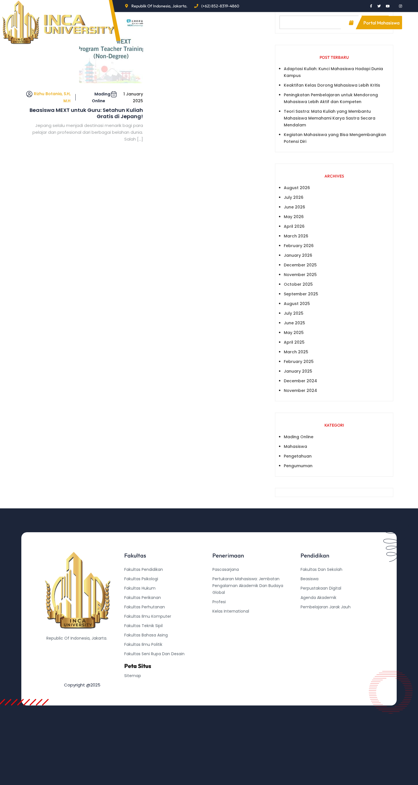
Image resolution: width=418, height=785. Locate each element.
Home (134, 22)
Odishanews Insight (320, 616)
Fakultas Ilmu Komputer (147, 616)
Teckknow (310, 635)
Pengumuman (298, 466)
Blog (192, 22)
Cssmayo (310, 626)
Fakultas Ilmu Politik (143, 644)
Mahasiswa (295, 446)
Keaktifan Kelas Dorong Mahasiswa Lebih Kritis (332, 85)
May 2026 (294, 217)
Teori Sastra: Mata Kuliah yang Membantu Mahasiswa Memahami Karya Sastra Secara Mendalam (329, 118)
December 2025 (300, 265)
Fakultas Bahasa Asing (146, 635)
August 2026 (297, 188)
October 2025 (298, 284)
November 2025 (300, 274)
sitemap (132, 675)
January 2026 (298, 255)
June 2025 (294, 323)
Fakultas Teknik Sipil (143, 626)
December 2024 (300, 381)
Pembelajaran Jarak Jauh (326, 607)
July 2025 (293, 313)
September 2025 (301, 294)
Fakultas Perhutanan (144, 607)
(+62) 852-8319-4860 (220, 6)
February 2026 (299, 246)
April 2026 (294, 226)
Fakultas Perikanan (142, 597)
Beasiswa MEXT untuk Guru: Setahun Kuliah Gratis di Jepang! (86, 113)
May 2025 (294, 332)
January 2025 (298, 371)
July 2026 (293, 197)
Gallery (259, 22)
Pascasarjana (225, 569)
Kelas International (230, 611)
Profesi (219, 602)
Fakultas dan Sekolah (321, 569)
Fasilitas (224, 22)
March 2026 (296, 236)
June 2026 (294, 207)
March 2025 (296, 352)
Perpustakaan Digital (321, 588)
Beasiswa (309, 579)
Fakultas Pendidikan (143, 569)
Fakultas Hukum (140, 588)
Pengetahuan (298, 456)
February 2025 (299, 361)
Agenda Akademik (318, 597)
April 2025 (294, 342)
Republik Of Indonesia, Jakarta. (159, 6)
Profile (162, 22)
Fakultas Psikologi (141, 579)
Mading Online (101, 97)
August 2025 (297, 303)
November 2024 (300, 390)
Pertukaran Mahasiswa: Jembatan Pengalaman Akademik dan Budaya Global (247, 585)
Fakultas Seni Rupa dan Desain (154, 654)
